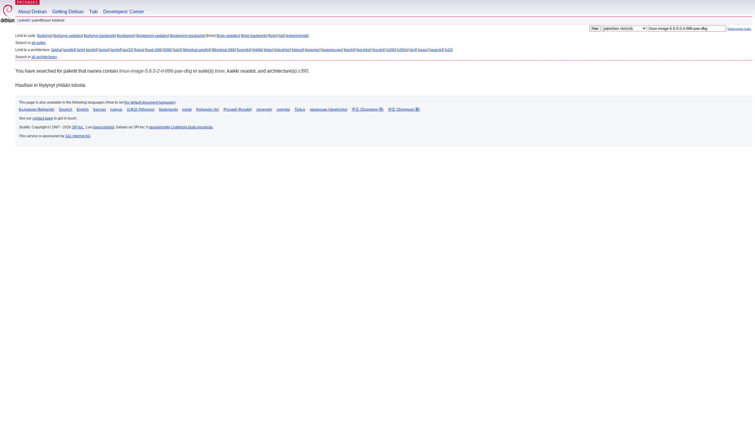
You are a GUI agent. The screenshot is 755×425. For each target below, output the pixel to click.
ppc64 (350, 50)
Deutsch (65, 109)
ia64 (177, 50)
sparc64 (436, 50)
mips (269, 50)
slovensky (264, 109)
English (83, 109)
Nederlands (168, 109)
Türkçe (299, 109)
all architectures (44, 57)
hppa (139, 50)
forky (273, 36)
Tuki (93, 11)
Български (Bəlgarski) (37, 109)
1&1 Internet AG (77, 136)
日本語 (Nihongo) (141, 109)
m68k (257, 50)
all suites (39, 43)
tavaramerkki (159, 127)
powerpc (313, 50)
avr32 (127, 50)
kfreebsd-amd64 (197, 50)
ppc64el (363, 50)
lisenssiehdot (103, 127)
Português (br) (207, 109)
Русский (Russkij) (238, 109)
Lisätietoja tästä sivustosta (192, 127)
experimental (297, 36)
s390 (391, 50)
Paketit (24, 20)
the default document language (149, 102)
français (99, 109)
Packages (27, 2)
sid (281, 36)
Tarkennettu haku (739, 28)
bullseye (45, 36)
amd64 (69, 50)
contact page (42, 118)
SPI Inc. (78, 127)
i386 (167, 50)
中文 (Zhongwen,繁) (404, 109)
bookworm (126, 36)
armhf (116, 50)
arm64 (92, 50)
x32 (449, 50)
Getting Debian (68, 11)
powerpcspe (332, 50)
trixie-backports (254, 36)
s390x (403, 50)
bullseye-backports (100, 36)
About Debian (32, 11)
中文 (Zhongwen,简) (368, 109)
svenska (283, 109)
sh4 (413, 50)
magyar (116, 109)
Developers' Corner (123, 11)
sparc (423, 50)
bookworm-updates (152, 36)
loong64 (244, 50)
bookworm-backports (187, 36)
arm (81, 50)
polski (187, 109)
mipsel (298, 50)
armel (104, 50)
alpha (56, 50)
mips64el (282, 50)
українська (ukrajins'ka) (328, 109)
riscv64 (379, 50)
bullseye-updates (68, 36)
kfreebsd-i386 (224, 50)
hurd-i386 (154, 50)
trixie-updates (228, 36)
